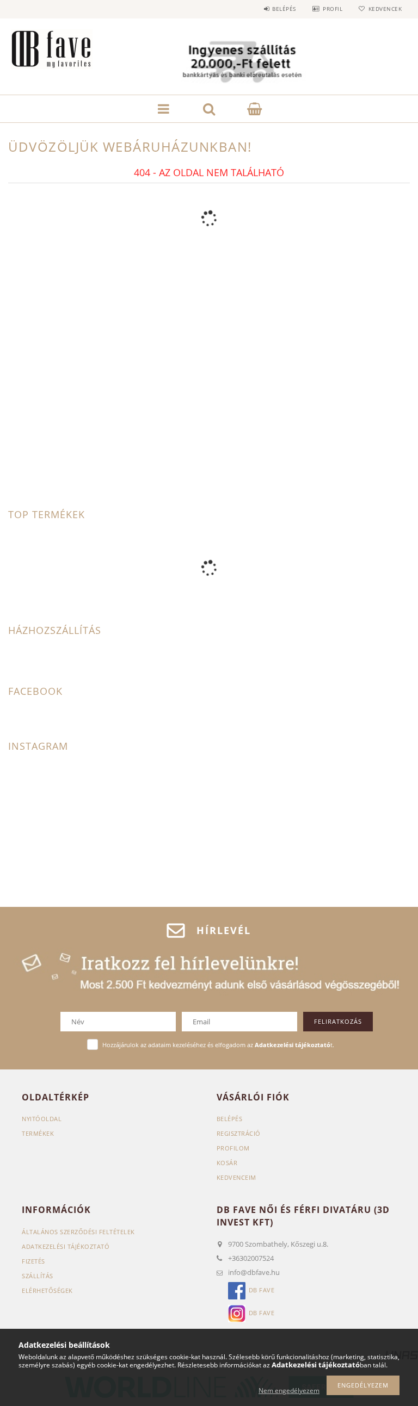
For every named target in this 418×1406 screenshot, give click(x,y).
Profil (332, 9)
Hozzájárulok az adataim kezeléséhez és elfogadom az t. (218, 1045)
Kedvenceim (236, 1177)
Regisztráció (239, 1133)
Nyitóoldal (42, 1119)
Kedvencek (385, 9)
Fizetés (33, 1261)
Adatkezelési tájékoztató (65, 1246)
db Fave (262, 1290)
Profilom (233, 1148)
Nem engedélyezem (289, 1390)
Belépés (284, 9)
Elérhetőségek (47, 1290)
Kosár (227, 1163)
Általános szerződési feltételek (78, 1232)
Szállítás (37, 1276)
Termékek (38, 1133)
